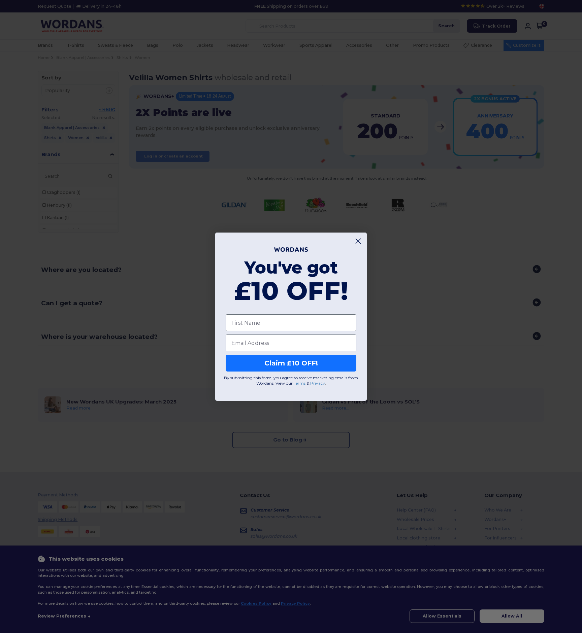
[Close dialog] (358, 241)
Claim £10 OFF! (291, 363)
